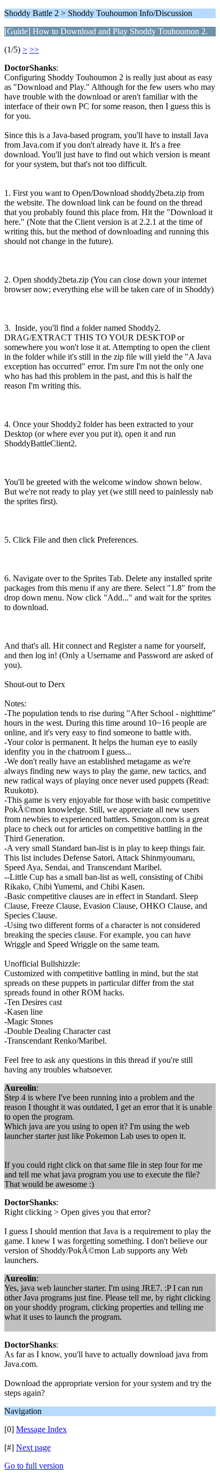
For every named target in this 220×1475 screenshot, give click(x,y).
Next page (33, 1447)
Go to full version (34, 1465)
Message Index (41, 1429)
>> (34, 49)
